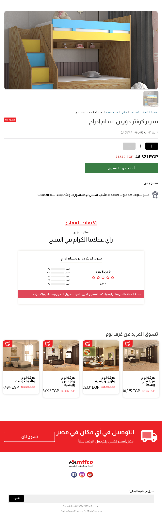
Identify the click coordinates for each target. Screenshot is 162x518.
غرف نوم (135, 112)
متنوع (124, 112)
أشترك (16, 498)
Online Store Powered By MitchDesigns (81, 511)
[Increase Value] (151, 146)
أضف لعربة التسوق (121, 168)
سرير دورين (112, 112)
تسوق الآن (29, 437)
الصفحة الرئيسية (150, 112)
